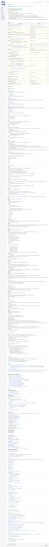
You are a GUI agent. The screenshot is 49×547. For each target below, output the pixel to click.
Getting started (10, 486)
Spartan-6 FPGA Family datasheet (13, 393)
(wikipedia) (22, 359)
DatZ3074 (16, 10)
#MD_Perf (34, 49)
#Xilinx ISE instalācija (33, 25)
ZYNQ (40, 459)
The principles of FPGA (14, 64)
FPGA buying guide (11, 541)
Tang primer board (11, 540)
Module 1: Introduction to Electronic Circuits (14, 378)
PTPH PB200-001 (16, 420)
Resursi (18, 6)
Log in (47, 0)
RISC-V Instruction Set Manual (12, 488)
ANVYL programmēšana (11, 455)
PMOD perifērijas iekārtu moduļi (17, 413)
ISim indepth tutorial (11, 138)
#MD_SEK (34, 34)
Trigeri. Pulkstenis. (13, 31)
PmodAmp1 (18, 416)
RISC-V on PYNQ (11, 467)
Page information (3, 19)
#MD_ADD (34, 31)
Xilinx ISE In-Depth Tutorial (12, 446)
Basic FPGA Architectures (15, 63)
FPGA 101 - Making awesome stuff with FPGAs (14, 371)
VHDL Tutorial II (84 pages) (12, 480)
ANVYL (8, 454)
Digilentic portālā (36, 413)
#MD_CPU (34, 82)
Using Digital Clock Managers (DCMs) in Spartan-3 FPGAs (16, 394)
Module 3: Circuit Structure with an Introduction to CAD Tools (16, 380)
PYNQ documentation (11, 463)
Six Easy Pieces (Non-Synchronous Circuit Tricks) (15, 528)
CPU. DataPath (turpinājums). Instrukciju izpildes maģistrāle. (19, 45)
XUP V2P (10, 409)
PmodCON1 (14, 425)
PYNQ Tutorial (10, 462)
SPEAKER (17, 424)
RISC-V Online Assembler (12, 259)
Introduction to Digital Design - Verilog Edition (14, 375)
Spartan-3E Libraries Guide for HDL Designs (14, 406)
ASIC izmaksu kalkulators (12, 529)
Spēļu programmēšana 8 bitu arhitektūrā (13, 535)
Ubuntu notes (2, 10)
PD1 (9, 160)
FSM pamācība (13, 40)
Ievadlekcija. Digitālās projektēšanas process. (16, 24)
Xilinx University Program (15, 409)
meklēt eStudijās (20, 10)
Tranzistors (10, 536)
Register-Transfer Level (13, 360)
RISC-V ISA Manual (11, 258)
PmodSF (14, 421)
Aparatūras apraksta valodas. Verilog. (15, 36)
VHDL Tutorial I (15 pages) (12, 479)
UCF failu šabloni (11, 436)
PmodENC (15, 426)
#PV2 (33, 52)
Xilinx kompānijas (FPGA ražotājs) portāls (14, 391)
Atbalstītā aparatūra (11, 464)
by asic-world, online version (12, 475)
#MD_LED (34, 28)
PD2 (9, 161)
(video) (22, 524)
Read (36, 2)
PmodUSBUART (14, 427)
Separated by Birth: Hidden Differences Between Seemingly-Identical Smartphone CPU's (23, 530)
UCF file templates (11, 407)
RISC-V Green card (11, 257)
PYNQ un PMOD (11, 93)
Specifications (10, 485)
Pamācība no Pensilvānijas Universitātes (13, 447)
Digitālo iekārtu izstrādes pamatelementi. (16, 28)
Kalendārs (11, 6)
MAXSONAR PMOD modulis (12, 111)
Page (7, 2)
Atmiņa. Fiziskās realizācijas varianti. (15, 49)
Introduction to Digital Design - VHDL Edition (14, 376)
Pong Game (10, 451)
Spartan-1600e (10, 408)
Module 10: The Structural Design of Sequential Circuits (16, 386)
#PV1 (11, 41)
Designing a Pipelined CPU (14, 59)
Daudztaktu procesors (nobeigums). (15, 52)
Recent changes (2, 13)
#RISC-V (21, 256)
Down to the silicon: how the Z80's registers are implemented (16, 525)
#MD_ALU (34, 36)
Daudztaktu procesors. (13, 51)
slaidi (29, 34)
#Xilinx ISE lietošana (24, 194)
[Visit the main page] (3, 3)
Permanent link (2, 18)
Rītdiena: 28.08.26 (27, 6)
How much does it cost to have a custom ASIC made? (15, 526)
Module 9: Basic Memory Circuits (13, 385)
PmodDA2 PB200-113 (14, 415)
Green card (10, 487)
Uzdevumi (15, 6)
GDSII (9, 361)
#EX (31, 83)
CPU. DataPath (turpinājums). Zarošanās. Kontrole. (18, 46)
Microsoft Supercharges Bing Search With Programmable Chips (16, 539)
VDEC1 (17, 422)
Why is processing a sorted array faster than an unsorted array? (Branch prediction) (19, 533)
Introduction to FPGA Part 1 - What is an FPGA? (17, 66)
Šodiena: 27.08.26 (22, 6)
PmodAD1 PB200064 (14, 414)
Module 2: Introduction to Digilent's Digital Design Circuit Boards (17, 379)
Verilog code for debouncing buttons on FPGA (15, 482)
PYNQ (8, 459)
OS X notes (2, 9)
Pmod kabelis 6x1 (11, 423)
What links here (2, 15)
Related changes (3, 16)
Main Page (2, 7)
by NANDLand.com (11, 476)
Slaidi (12, 62)
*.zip (31, 17)
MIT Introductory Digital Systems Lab (13, 527)
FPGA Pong (10, 450)
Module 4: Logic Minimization (12, 381)
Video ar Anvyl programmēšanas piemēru (14, 456)
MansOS (2, 12)
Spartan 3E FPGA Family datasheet (13, 392)
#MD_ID (34, 65)
